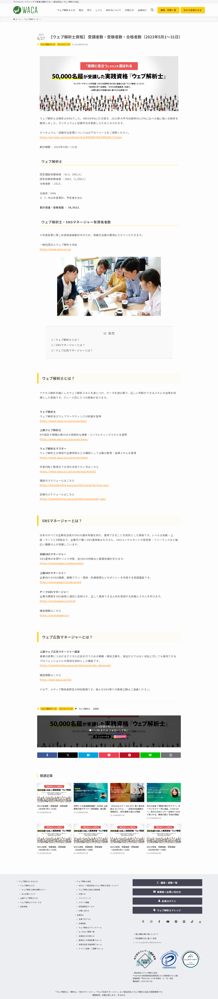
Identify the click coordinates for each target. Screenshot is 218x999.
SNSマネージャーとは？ (70, 345)
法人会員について (29, 894)
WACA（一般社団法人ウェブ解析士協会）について (99, 885)
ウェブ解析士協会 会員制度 (89, 889)
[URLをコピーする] (171, 755)
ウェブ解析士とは (27, 885)
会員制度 (82, 923)
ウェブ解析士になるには (28, 881)
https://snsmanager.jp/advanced (60, 582)
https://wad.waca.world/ (56, 680)
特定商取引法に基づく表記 (145, 938)
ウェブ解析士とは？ (68, 340)
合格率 (96, 708)
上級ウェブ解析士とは (29, 898)
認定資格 (23, 906)
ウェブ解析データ (48, 44)
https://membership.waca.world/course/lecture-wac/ (74, 485)
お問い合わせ (84, 910)
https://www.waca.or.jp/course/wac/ (63, 421)
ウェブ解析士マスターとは (30, 902)
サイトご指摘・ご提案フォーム (91, 948)
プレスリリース (64, 44)
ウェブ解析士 (84, 708)
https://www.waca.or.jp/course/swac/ (64, 439)
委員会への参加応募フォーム (90, 940)
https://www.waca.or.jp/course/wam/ (64, 457)
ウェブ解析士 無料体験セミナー (34, 889)
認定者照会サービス (86, 906)
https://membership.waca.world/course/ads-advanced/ (75, 665)
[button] (47, 755)
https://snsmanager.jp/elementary (62, 563)
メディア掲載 (84, 902)
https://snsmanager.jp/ (54, 615)
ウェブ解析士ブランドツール (90, 927)
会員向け (80, 915)
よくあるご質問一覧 (86, 931)
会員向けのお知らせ (86, 936)
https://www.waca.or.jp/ (55, 249)
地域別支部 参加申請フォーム (90, 944)
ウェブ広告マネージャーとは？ (74, 350)
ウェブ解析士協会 (84, 881)
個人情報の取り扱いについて (146, 934)
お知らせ (82, 894)
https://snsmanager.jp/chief (57, 601)
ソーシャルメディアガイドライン (148, 942)
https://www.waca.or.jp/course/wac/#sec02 (68, 471)
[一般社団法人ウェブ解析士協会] (25, 10)
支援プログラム (85, 919)
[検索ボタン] (152, 10)
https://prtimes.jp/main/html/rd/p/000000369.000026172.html (81, 137)
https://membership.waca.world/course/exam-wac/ (73, 499)
